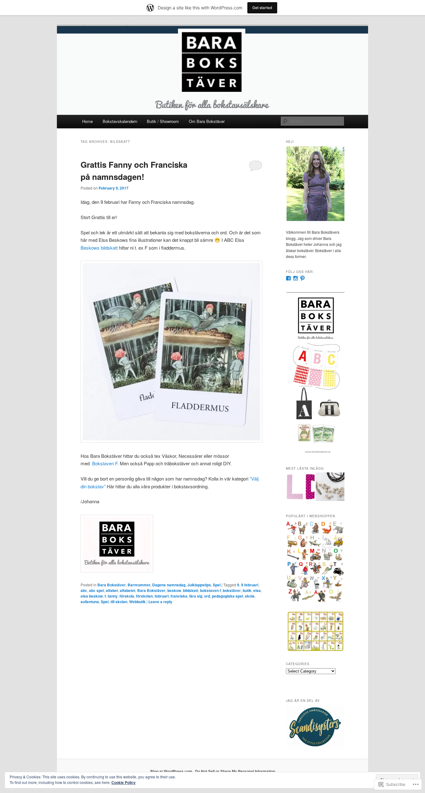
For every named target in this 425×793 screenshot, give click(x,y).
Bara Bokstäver (111, 585)
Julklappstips (199, 585)
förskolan (144, 596)
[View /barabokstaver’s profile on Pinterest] (302, 278)
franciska (178, 596)
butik (247, 590)
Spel (217, 585)
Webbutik (137, 601)
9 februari (249, 585)
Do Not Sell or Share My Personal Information (235, 771)
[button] (315, 184)
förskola (126, 596)
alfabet (112, 590)
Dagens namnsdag (168, 585)
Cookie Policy (123, 782)
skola (250, 596)
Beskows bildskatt (99, 247)
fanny (113, 596)
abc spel (96, 590)
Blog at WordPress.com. (171, 771)
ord (207, 596)
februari (162, 596)
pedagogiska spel (227, 596)
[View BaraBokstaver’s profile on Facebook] (288, 278)
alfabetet (127, 590)
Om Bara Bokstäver (207, 121)
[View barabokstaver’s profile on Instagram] (295, 278)
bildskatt (190, 590)
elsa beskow (92, 596)
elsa (257, 590)
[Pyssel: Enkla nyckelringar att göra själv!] (330, 487)
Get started (262, 7)
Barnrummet (139, 585)
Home (87, 121)
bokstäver (232, 590)
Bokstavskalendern (120, 121)
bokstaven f (210, 590)
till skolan (118, 601)
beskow (174, 590)
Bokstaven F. (105, 463)
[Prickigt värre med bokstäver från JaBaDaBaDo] (300, 487)
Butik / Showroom (163, 121)
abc (84, 590)
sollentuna (90, 601)
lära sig (195, 596)
